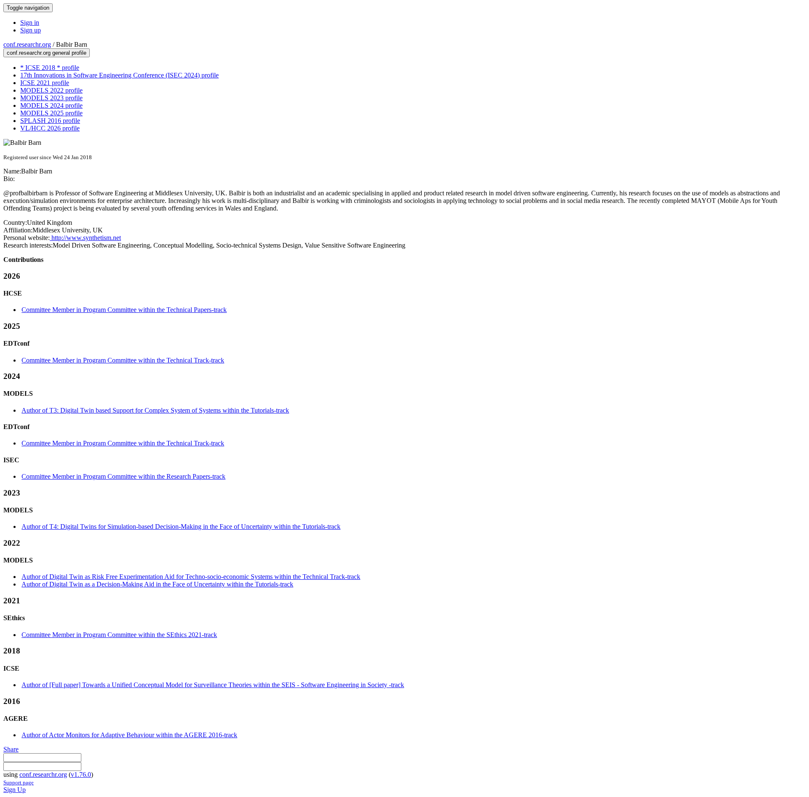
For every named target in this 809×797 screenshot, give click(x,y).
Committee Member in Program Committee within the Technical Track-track (122, 360)
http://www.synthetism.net (85, 237)
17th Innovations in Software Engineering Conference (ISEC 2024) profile (119, 75)
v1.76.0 (81, 774)
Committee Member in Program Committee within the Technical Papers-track (124, 309)
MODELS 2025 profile (51, 113)
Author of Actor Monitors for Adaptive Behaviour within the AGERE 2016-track (129, 734)
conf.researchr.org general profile (46, 53)
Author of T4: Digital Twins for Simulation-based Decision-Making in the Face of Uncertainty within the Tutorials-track (180, 526)
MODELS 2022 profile (51, 90)
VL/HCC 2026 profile (50, 128)
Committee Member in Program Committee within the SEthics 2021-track (119, 634)
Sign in (29, 22)
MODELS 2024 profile (51, 105)
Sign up (30, 30)
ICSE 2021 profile (44, 82)
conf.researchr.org (27, 44)
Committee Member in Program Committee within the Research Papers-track (123, 476)
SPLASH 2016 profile (50, 120)
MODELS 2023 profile (51, 97)
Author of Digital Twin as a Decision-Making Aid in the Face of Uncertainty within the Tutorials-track (157, 584)
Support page (18, 782)
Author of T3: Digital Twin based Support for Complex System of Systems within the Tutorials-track (155, 410)
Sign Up (14, 789)
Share (11, 749)
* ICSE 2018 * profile (49, 67)
